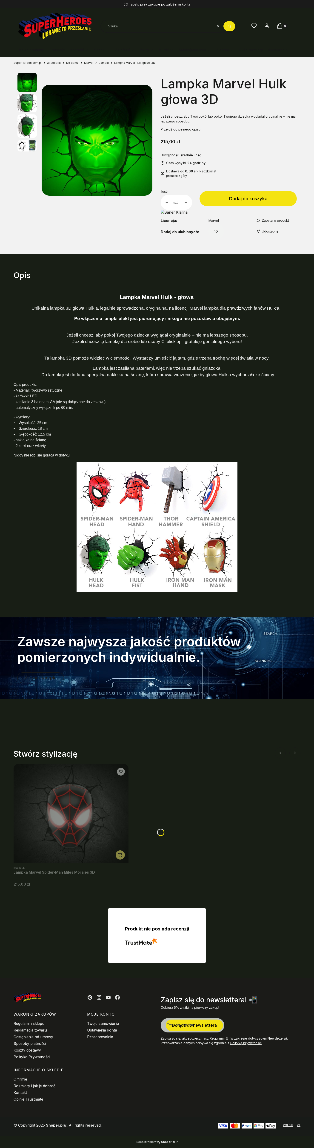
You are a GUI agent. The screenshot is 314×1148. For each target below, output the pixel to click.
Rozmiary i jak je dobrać (34, 1086)
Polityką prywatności (246, 1043)
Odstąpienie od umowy (33, 1037)
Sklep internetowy (155, 1142)
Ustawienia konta (102, 1030)
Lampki (104, 62)
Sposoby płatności (30, 1043)
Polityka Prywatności (32, 1057)
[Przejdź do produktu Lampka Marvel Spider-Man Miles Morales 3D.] (71, 813)
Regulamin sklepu (29, 1023)
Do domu (72, 62)
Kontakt (20, 1092)
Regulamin (217, 1038)
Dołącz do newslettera (194, 1025)
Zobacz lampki (40, 677)
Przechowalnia (100, 1037)
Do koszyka (120, 855)
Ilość (164, 191)
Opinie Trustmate (28, 1099)
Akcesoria (54, 62)
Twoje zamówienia (103, 1023)
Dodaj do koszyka (248, 198)
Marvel (88, 62)
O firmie (20, 1079)
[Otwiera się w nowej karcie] (90, 997)
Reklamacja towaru (30, 1030)
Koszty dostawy (27, 1050)
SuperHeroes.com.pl (28, 62)
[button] (229, 26)
